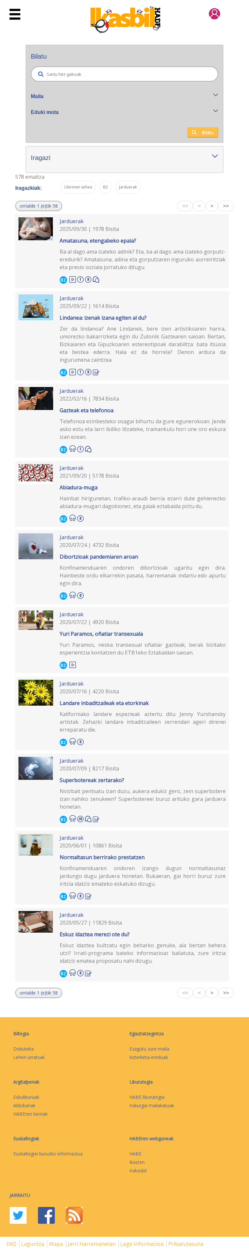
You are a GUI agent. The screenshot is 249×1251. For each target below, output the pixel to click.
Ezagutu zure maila (149, 1049)
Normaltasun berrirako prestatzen (102, 857)
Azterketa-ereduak (148, 1057)
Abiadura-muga (79, 487)
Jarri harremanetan (92, 1243)
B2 (63, 280)
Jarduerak (72, 221)
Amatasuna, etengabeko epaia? (98, 240)
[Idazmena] (96, 371)
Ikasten (137, 1162)
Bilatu (208, 132)
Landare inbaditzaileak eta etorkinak (104, 703)
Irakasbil (138, 1170)
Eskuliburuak (26, 1097)
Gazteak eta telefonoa (86, 410)
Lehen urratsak (29, 1057)
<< (185, 206)
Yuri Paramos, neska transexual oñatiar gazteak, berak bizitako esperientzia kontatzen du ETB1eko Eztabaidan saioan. (143, 648)
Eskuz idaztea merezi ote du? (95, 934)
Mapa (56, 1243)
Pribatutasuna (185, 1243)
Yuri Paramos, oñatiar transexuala (101, 633)
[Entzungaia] (72, 448)
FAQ (12, 1243)
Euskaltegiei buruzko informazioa (48, 1154)
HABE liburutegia (146, 1097)
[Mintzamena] (96, 279)
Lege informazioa (142, 1243)
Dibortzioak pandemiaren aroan (99, 556)
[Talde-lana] (80, 278)
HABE (135, 1154)
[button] (38, 206)
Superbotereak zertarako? (92, 780)
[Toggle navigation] (15, 14)
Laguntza (33, 1243)
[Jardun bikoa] (80, 818)
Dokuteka (23, 1049)
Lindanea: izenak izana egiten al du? (103, 317)
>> (226, 206)
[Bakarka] (88, 278)
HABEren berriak (30, 1114)
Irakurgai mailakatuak (151, 1105)
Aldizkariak (24, 1105)
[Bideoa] (72, 279)
